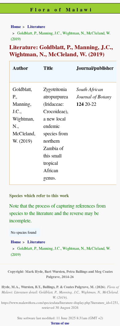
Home (16, 26)
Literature (36, 26)
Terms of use (60, 323)
